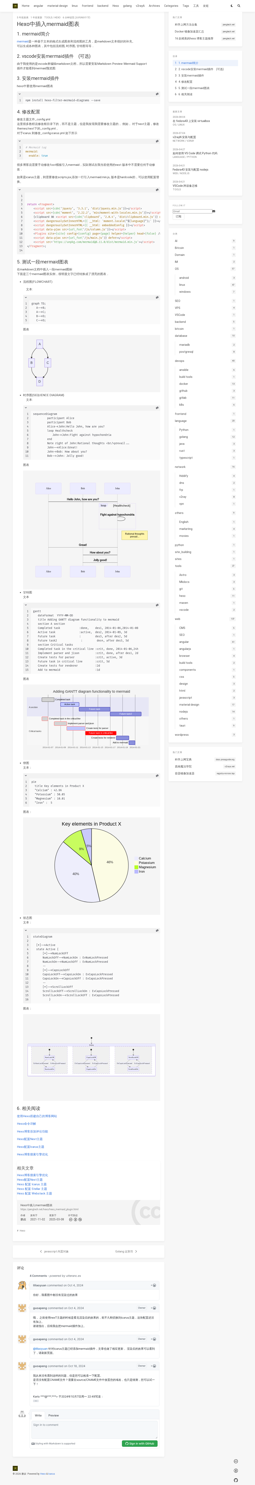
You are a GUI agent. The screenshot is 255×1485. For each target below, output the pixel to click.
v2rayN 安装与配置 (184, 137)
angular (38, 5)
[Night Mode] (231, 6)
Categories (171, 5)
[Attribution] (75, 1219)
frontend (87, 5)
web (175, 173)
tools (48, 17)
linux (75, 5)
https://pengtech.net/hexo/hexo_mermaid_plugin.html (49, 1209)
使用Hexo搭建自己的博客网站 (37, 1116)
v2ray (190, 140)
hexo (57, 17)
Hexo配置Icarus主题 (30, 1147)
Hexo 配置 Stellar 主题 (32, 1189)
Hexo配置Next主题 (30, 1139)
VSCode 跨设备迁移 (185, 185)
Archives (154, 5)
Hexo (116, 5)
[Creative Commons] (70, 1219)
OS (174, 124)
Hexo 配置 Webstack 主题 (34, 1193)
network (178, 140)
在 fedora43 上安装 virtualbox (191, 121)
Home (25, 5)
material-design (57, 5)
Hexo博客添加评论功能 (32, 1131)
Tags (185, 5)
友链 (206, 5)
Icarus (51, 1473)
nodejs (184, 173)
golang (127, 5)
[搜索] (238, 6)
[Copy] (157, 94)
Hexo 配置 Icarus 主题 (32, 1184)
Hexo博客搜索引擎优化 (32, 1154)
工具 (196, 5)
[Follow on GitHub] (236, 1480)
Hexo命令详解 (26, 1124)
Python (192, 157)
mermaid (22, 41)
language (179, 157)
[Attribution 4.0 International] (236, 1471)
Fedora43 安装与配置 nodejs (190, 169)
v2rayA (140, 5)
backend (102, 5)
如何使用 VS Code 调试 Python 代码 (195, 153)
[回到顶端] (175, 1477)
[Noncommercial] (79, 1219)
